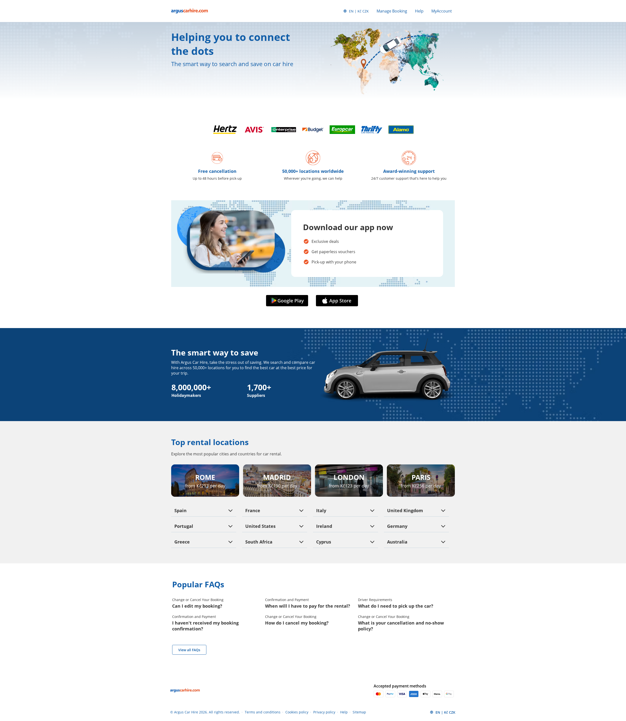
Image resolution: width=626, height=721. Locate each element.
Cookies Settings (49, 702)
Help (419, 11)
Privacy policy (324, 712)
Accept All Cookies (50, 676)
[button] (288, 301)
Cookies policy (296, 712)
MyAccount (441, 11)
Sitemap (359, 712)
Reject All (50, 689)
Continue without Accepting (74, 643)
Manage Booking (392, 11)
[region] (50, 677)
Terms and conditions (262, 712)
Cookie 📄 (44, 665)
